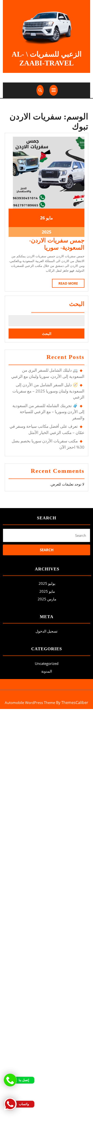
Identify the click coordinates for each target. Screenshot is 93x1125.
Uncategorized (46, 663)
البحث (76, 304)
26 (42, 218)
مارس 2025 (47, 599)
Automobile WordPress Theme (30, 702)
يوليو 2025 (47, 583)
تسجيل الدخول (46, 631)
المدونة (46, 671)
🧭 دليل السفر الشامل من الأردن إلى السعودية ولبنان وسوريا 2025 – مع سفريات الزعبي (48, 391)
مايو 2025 (47, 591)
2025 (46, 232)
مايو (49, 218)
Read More (65, 284)
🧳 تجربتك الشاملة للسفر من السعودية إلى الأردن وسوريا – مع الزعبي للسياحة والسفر (48, 412)
